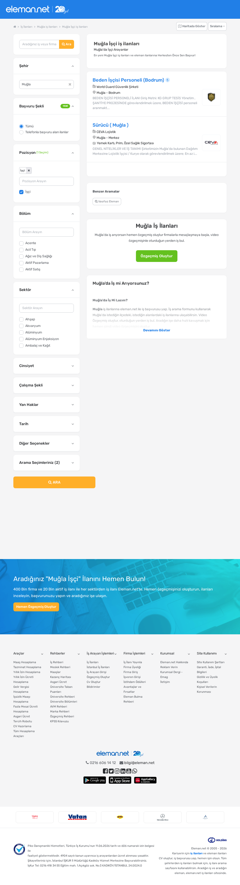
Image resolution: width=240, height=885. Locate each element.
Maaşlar (55, 672)
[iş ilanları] (37, 9)
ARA (56, 482)
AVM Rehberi (58, 706)
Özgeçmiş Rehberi (62, 716)
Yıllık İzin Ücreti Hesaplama (23, 679)
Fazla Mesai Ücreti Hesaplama (25, 709)
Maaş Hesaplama (24, 662)
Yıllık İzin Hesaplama (26, 672)
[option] (34, 817)
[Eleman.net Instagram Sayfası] (117, 771)
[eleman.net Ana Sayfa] (14, 26)
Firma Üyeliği (132, 667)
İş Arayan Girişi (96, 672)
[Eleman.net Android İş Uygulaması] (94, 780)
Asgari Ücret (21, 716)
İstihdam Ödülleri (135, 682)
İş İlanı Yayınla (133, 662)
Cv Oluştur (94, 682)
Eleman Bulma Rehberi (133, 699)
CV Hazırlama (22, 726)
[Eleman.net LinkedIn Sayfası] (122, 771)
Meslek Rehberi (60, 667)
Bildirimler (93, 686)
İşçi (27, 192)
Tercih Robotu (22, 721)
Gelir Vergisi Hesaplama (21, 689)
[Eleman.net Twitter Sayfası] (111, 771)
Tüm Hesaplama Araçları (24, 734)
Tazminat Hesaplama (27, 667)
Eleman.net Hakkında (174, 662)
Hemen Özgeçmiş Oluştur (36, 607)
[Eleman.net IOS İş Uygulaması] (120, 780)
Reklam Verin (169, 667)
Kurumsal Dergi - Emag (171, 674)
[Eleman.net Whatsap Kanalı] (134, 771)
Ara (68, 44)
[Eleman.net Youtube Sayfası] (128, 771)
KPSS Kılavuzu (59, 721)
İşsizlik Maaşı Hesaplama (21, 699)
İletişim (165, 682)
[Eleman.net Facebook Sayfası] (105, 771)
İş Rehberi (56, 662)
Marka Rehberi (59, 711)
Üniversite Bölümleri (63, 701)
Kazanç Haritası (60, 677)
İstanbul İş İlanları (98, 667)
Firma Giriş (131, 672)
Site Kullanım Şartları (211, 662)
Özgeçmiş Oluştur (157, 256)
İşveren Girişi (132, 677)
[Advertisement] (46, 526)
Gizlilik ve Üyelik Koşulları (207, 679)
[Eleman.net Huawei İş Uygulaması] (145, 780)
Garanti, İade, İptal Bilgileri (209, 670)
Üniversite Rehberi (62, 696)
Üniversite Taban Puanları (61, 689)
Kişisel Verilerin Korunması (207, 689)
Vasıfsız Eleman (108, 201)
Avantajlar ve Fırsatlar (132, 689)
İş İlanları (92, 662)
